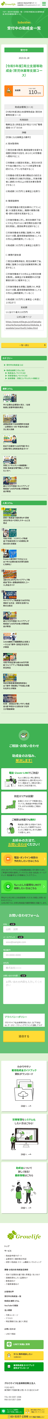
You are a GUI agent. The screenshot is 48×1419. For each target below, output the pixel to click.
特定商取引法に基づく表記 (17, 1321)
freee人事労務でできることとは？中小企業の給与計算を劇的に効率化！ (16, 562)
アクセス (9, 1318)
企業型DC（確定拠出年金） (16, 1258)
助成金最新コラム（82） (15, 370)
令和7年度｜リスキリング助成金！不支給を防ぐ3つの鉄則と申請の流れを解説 (16, 541)
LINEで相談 (10, 1333)
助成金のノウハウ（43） (17, 373)
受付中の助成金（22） (14, 365)
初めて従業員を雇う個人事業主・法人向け (23, 1274)
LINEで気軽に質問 (21, 1344)
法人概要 (8, 1310)
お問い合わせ (9, 1329)
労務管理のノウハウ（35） (18, 375)
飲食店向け (10, 1280)
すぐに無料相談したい (22, 1355)
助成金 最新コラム (11, 1300)
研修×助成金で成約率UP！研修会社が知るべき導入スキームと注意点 (16, 520)
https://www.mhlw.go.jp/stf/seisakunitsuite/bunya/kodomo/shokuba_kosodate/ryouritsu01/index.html (23, 325)
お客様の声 (9, 1291)
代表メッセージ (12, 1315)
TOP (4, 12)
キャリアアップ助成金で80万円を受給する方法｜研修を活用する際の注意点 (16, 603)
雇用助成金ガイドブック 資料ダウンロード (23, 1366)
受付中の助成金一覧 (15, 12)
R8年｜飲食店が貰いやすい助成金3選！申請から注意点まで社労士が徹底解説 (16, 706)
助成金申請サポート (14, 1255)
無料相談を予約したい (38, 1411)
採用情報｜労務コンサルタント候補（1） (24, 378)
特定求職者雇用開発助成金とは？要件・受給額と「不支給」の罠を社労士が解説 (16, 686)
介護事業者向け (12, 1284)
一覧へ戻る (24, 345)
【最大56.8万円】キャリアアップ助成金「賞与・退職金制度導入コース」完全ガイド (16, 582)
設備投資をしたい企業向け (17, 1277)
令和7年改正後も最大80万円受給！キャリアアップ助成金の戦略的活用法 (16, 665)
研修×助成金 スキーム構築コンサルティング (23, 1262)
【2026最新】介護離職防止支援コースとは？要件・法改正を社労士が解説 (16, 644)
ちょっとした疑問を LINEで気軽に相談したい (14, 1411)
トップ (6, 1246)
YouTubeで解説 (11, 1305)
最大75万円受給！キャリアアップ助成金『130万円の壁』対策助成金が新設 (16, 624)
